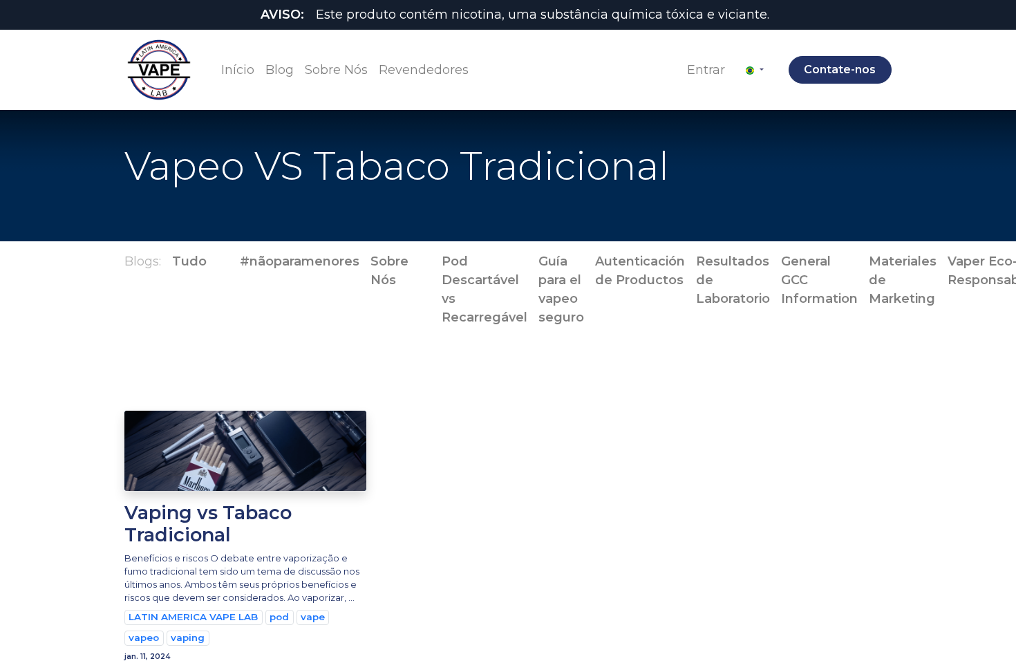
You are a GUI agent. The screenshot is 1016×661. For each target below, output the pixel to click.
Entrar (706, 69)
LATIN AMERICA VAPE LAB (193, 616)
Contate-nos (840, 69)
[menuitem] (238, 70)
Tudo (189, 261)
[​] (217, 262)
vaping (188, 637)
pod (279, 616)
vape (313, 616)
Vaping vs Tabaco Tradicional (208, 524)
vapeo (144, 637)
